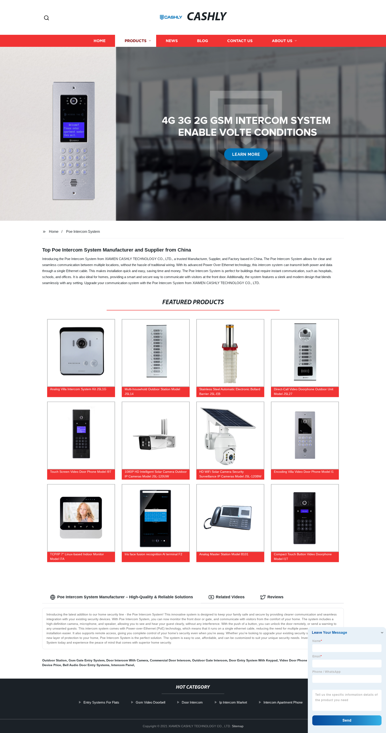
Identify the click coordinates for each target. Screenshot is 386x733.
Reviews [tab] (275, 597)
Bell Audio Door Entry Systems (86, 665)
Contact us (240, 41)
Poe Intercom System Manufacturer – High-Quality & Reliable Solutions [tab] (125, 597)
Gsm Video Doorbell (150, 702)
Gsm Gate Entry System (87, 660)
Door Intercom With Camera (127, 660)
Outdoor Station (54, 660)
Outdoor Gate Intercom (209, 660)
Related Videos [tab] (230, 597)
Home (99, 41)
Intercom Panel (122, 665)
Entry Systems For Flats (101, 702)
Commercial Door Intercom (170, 660)
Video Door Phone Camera (299, 660)
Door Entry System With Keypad (253, 660)
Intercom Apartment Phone (282, 702)
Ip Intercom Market (233, 702)
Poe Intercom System (83, 231)
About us (282, 41)
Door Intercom (192, 702)
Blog (202, 41)
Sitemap (237, 726)
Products (136, 41)
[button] (46, 18)
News (172, 41)
